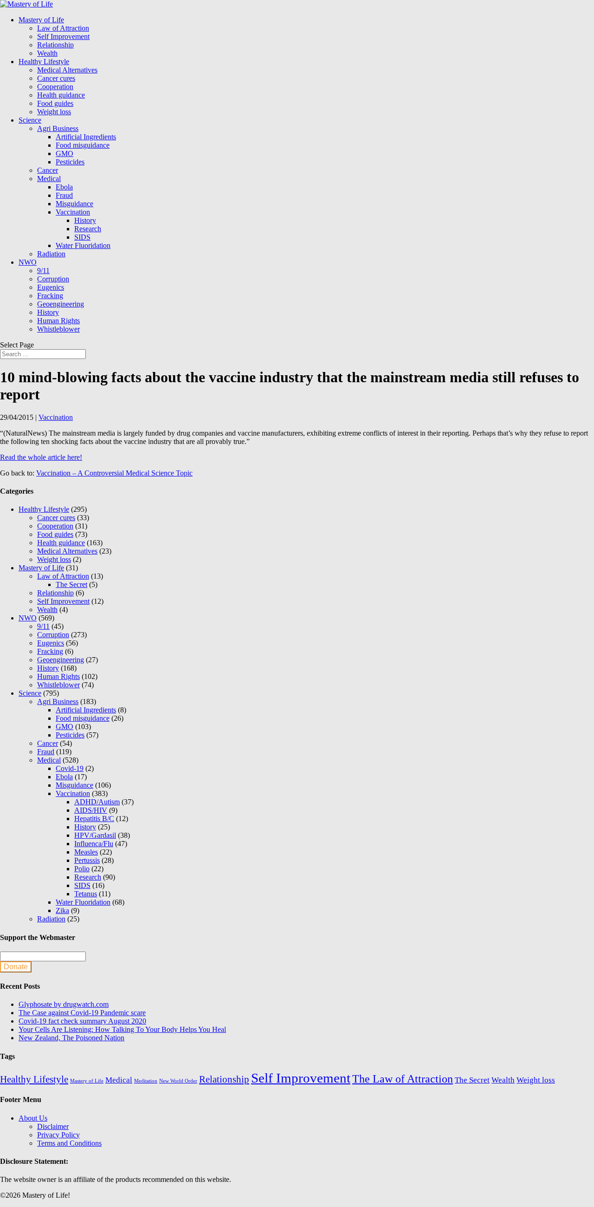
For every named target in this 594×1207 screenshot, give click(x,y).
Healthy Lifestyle (44, 61)
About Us (33, 1118)
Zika (62, 910)
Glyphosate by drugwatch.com (64, 1004)
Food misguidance (83, 145)
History (85, 220)
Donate (16, 967)
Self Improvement (63, 36)
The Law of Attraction (402, 1078)
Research (87, 229)
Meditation (145, 1080)
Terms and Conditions (69, 1143)
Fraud (64, 195)
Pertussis (87, 860)
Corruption (53, 279)
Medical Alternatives (67, 70)
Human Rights (58, 321)
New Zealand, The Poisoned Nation (71, 1038)
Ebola (64, 187)
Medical (49, 179)
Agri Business (57, 128)
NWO (28, 262)
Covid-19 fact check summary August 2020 (82, 1021)
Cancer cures (56, 78)
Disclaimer (53, 1126)
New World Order (178, 1080)
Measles (86, 852)
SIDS (82, 237)
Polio (82, 869)
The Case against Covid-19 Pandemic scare (82, 1013)
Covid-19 (70, 768)
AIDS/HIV (90, 810)
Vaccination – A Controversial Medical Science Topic (114, 473)
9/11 (43, 270)
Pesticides (70, 162)
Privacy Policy (58, 1135)
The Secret (71, 584)
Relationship (55, 45)
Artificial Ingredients (86, 137)
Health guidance (61, 95)
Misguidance (74, 204)
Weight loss (54, 112)
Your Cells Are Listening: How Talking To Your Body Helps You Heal (122, 1029)
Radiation (51, 254)
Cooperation (55, 87)
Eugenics (50, 287)
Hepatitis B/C (94, 818)
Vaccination (73, 212)
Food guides (55, 103)
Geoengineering (60, 304)
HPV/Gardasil (95, 835)
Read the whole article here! (41, 457)
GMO (64, 153)
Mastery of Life (41, 20)
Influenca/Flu (93, 844)
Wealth (47, 53)
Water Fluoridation (83, 245)
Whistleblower (58, 329)
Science (30, 120)
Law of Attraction (63, 28)
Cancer (47, 170)
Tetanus (85, 894)
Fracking (50, 296)
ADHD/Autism (97, 802)
